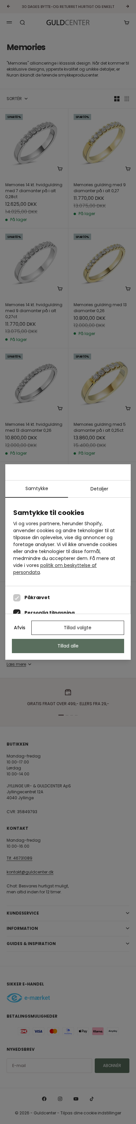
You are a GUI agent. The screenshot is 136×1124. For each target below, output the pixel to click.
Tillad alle (68, 646)
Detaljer (99, 488)
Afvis (19, 627)
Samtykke (36, 488)
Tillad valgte (77, 627)
